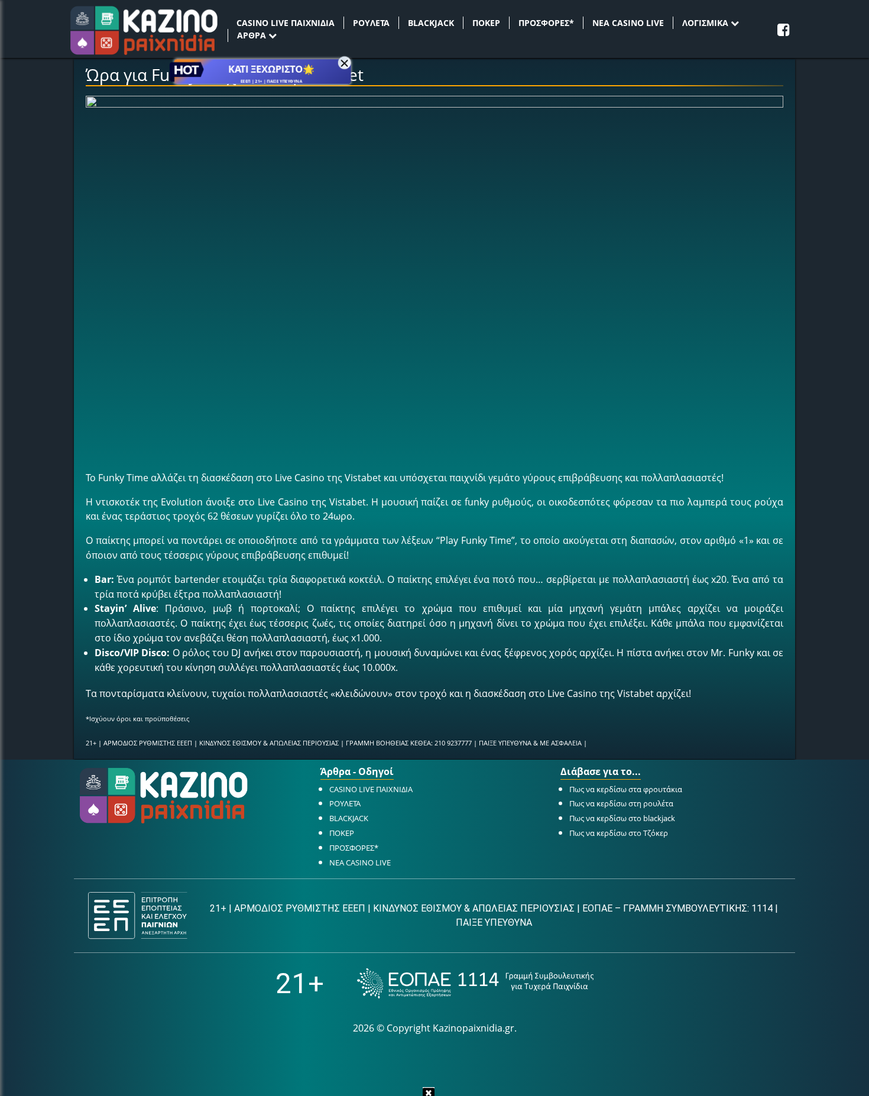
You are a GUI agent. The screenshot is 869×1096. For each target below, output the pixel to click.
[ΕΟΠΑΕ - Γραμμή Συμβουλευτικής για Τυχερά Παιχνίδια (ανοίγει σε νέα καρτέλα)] (475, 983)
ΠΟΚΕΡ (486, 22)
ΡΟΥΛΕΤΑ (371, 22)
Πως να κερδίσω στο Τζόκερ (618, 833)
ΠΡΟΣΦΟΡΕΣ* (546, 22)
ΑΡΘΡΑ (252, 35)
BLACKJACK (431, 22)
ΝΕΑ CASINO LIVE (628, 22)
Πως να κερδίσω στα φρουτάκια (625, 789)
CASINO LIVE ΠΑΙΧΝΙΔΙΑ (285, 22)
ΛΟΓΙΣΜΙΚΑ (706, 22)
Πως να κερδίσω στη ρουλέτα (621, 803)
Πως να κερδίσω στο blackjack (622, 818)
